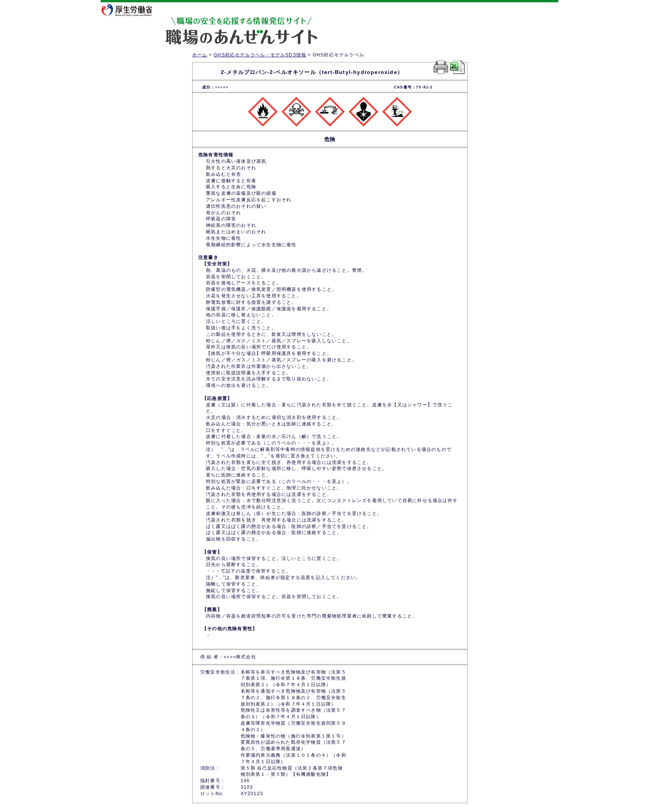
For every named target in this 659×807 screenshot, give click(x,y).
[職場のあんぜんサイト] (209, 24)
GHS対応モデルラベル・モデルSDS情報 (260, 55)
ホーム (199, 55)
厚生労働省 (131, 9)
